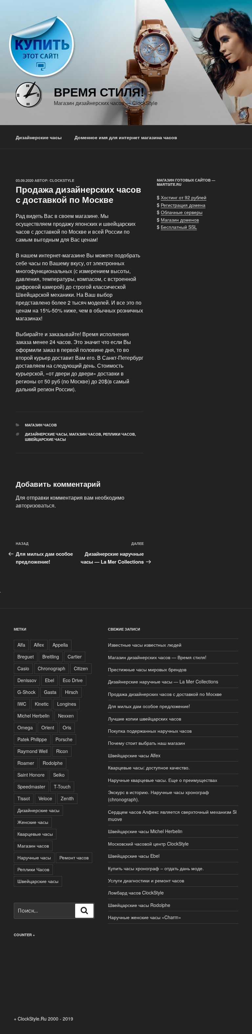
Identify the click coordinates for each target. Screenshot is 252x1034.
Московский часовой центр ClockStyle (148, 843)
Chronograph (51, 668)
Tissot (23, 798)
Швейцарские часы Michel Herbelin (145, 831)
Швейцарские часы (45, 439)
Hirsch (71, 692)
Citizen (81, 668)
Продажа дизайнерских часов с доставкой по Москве (165, 694)
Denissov (26, 680)
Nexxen (66, 715)
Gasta (50, 692)
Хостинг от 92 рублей (183, 197)
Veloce (45, 798)
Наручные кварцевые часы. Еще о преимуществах (162, 780)
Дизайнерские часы (39, 137)
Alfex (39, 644)
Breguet (25, 656)
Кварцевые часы (35, 833)
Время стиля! (99, 91)
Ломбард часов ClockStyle (136, 892)
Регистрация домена (183, 205)
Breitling (50, 656)
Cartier (75, 656)
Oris (67, 727)
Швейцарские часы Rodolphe (139, 905)
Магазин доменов (180, 219)
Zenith (67, 798)
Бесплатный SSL (179, 227)
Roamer (25, 763)
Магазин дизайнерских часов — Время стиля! (157, 657)
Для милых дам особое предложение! (149, 706)
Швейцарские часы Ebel (133, 855)
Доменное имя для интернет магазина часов (125, 137)
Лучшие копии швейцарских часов (144, 718)
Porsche (64, 739)
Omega (25, 727)
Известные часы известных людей (144, 644)
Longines (66, 703)
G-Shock (26, 692)
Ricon (62, 751)
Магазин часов (41, 424)
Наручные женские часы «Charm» (144, 917)
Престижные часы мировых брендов (147, 669)
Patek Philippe (32, 739)
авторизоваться (35, 505)
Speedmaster (31, 786)
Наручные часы (34, 857)
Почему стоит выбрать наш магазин (146, 743)
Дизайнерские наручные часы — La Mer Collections (163, 681)
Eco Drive (73, 680)
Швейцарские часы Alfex (134, 755)
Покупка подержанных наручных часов (150, 730)
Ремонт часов (74, 857)
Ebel (49, 680)
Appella (60, 644)
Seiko (59, 774)
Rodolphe (53, 763)
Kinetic (42, 703)
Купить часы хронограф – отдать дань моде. (156, 868)
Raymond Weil (32, 751)
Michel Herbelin (33, 715)
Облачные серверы (181, 212)
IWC (21, 703)
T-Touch (62, 786)
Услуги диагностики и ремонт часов (146, 880)
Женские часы (32, 822)
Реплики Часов (119, 434)
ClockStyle (62, 180)
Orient (47, 727)
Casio (23, 668)
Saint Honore (31, 774)
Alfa (21, 644)
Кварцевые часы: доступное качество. (149, 767)
